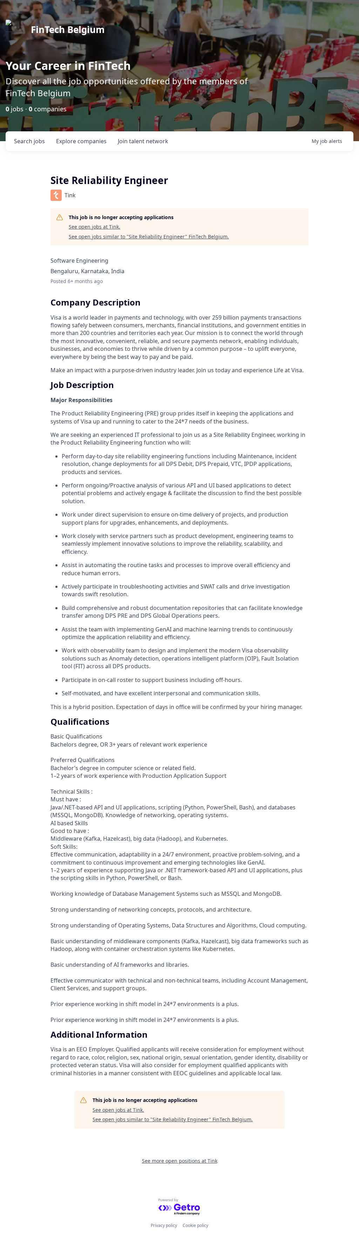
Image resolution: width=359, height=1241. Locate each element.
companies (81, 141)
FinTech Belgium (68, 29)
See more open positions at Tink (179, 1160)
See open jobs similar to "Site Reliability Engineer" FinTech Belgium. (149, 236)
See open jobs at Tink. (94, 226)
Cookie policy (195, 1225)
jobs (29, 141)
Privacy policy (164, 1225)
